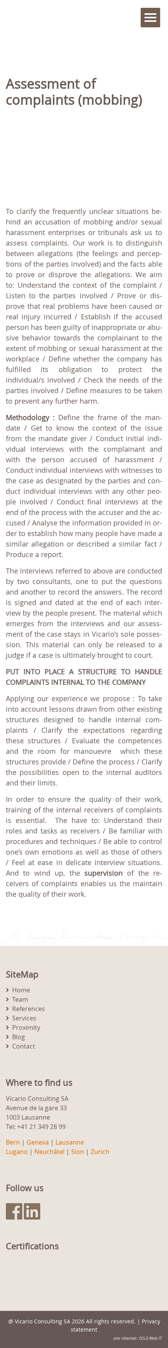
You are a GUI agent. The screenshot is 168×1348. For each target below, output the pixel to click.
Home (21, 990)
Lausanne (69, 1142)
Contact (23, 1046)
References (28, 1008)
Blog (18, 1037)
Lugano (17, 1151)
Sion (77, 1151)
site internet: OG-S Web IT (137, 1338)
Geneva (38, 1142)
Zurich (100, 1151)
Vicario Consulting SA (42, 1321)
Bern (13, 1142)
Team (20, 999)
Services (24, 1018)
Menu (150, 17)
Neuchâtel (49, 1151)
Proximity (26, 1027)
